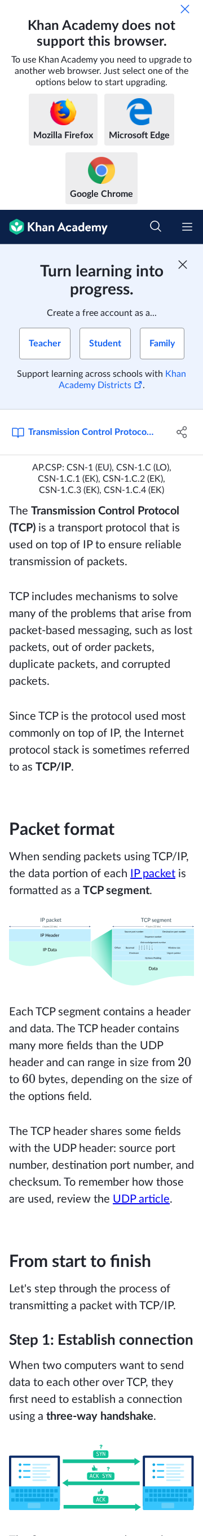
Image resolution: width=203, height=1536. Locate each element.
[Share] (182, 432)
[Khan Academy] (54, 227)
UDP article (141, 1199)
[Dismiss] (185, 9)
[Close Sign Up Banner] (182, 264)
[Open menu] (187, 227)
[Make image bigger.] (101, 951)
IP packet (152, 873)
